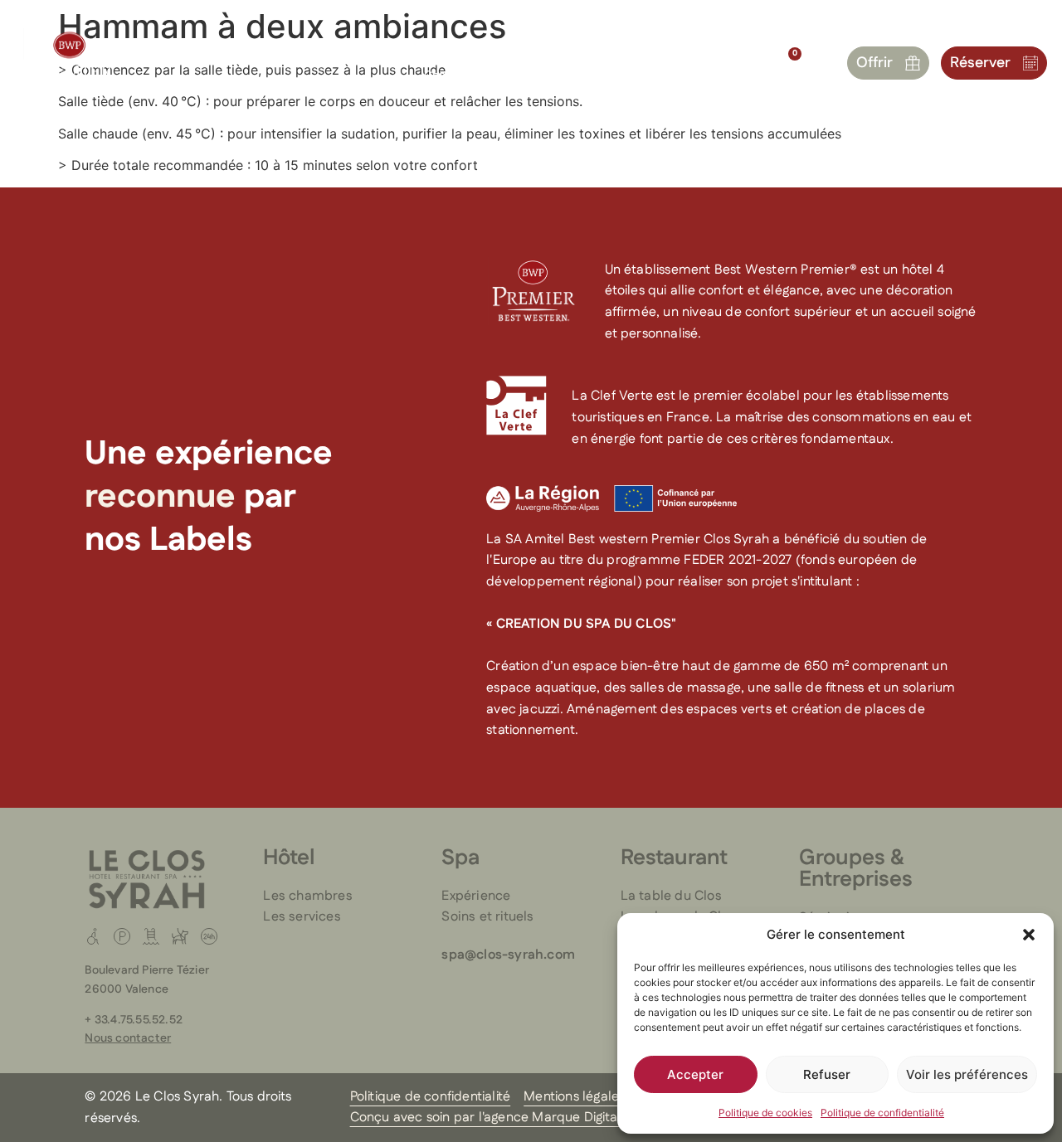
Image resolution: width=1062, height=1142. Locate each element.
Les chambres (307, 896)
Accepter (695, 1074)
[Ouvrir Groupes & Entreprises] (533, 50)
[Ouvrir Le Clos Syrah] (727, 50)
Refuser (826, 1074)
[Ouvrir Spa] (264, 50)
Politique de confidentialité (882, 1112)
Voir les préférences (967, 1074)
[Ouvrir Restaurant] (367, 50)
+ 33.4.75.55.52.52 (134, 1020)
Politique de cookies (765, 1112)
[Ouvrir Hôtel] (199, 50)
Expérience (475, 896)
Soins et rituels (487, 916)
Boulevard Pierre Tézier (147, 970)
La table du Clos (671, 896)
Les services (301, 916)
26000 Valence (126, 989)
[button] (1029, 934)
